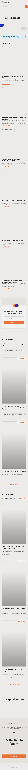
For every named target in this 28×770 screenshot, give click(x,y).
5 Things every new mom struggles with (13, 345)
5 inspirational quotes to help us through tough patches (12, 281)
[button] (25, 3)
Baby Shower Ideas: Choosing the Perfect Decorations (12, 160)
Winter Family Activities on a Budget (13, 76)
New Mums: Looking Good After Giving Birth (12, 670)
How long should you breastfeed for (13, 201)
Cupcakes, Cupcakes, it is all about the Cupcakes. (14, 118)
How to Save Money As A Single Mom (14, 471)
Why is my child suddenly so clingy (12, 241)
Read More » (6, 84)
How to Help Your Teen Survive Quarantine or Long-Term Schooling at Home (13, 408)
